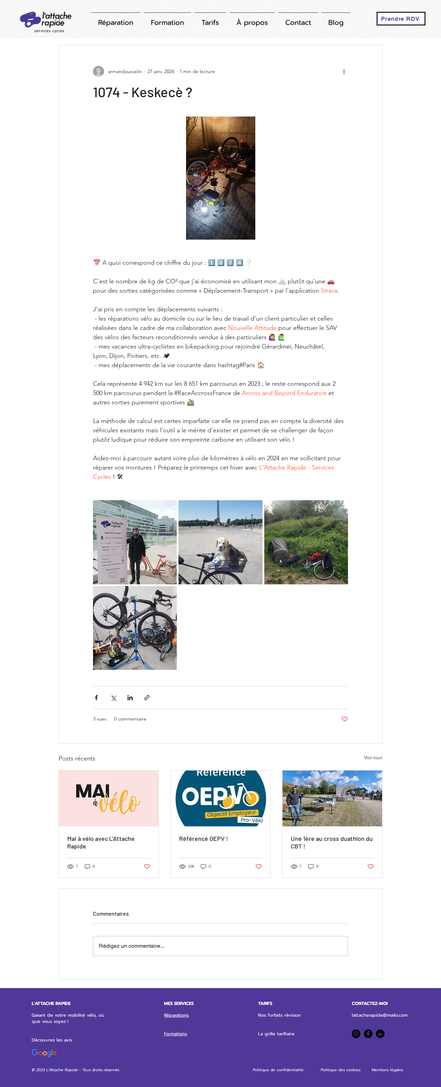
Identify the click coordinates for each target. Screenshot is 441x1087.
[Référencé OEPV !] (220, 798)
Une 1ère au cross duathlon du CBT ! (332, 842)
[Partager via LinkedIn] (130, 697)
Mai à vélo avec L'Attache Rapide (101, 842)
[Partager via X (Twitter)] (113, 697)
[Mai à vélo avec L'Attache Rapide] (108, 798)
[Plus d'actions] (344, 71)
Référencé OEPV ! (203, 838)
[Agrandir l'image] (135, 542)
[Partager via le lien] (147, 697)
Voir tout (373, 757)
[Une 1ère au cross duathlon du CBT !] (332, 798)
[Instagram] (356, 1033)
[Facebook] (368, 1033)
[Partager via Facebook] (96, 697)
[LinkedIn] (380, 1033)
